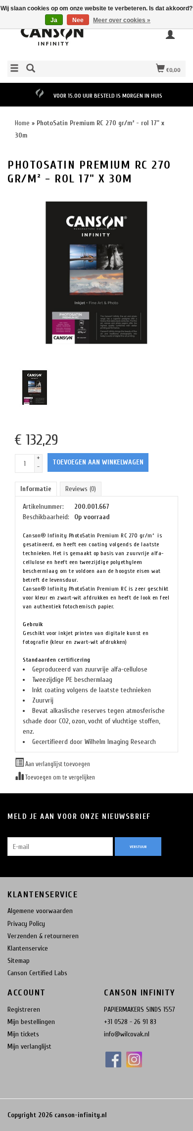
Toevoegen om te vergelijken (59, 777)
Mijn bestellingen (31, 1022)
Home (22, 123)
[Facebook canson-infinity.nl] (113, 1059)
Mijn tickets (23, 1034)
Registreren (23, 1009)
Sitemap (18, 960)
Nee (78, 20)
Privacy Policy (26, 923)
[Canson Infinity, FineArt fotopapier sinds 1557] (52, 38)
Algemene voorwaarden (40, 911)
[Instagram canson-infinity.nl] (134, 1059)
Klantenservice (27, 948)
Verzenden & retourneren (43, 936)
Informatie (35, 489)
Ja (53, 20)
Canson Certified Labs (37, 973)
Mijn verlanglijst (29, 1046)
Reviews (80, 489)
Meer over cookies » (121, 20)
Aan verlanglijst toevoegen (57, 764)
